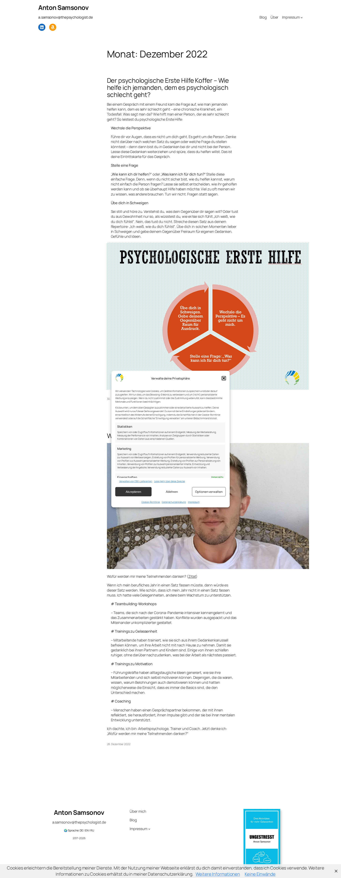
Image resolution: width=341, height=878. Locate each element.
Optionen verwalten (208, 491)
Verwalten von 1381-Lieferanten (135, 481)
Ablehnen (172, 491)
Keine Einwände (260, 874)
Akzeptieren (133, 491)
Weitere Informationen (218, 874)
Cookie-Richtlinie (150, 502)
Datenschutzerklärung (174, 502)
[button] (224, 378)
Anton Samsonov (63, 7)
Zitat (192, 576)
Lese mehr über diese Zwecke (169, 481)
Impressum (194, 502)
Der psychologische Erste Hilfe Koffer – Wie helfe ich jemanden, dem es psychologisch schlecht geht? (168, 87)
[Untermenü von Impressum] (302, 17)
